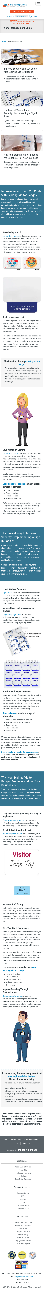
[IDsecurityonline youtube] (27, 1150)
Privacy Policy (16, 1140)
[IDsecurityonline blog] (35, 1150)
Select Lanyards (23, 1208)
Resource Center (21, 16)
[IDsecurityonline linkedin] (19, 1150)
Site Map (16, 1143)
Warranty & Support (23, 1244)
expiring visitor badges (29, 363)
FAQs (23, 1196)
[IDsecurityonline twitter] (31, 1150)
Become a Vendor (23, 1205)
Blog (23, 1202)
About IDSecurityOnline (23, 1167)
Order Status (23, 1229)
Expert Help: (22, 12)
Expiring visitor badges (11, 236)
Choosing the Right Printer (23, 1222)
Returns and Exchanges (23, 1225)
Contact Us (26, 1143)
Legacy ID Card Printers (23, 1241)
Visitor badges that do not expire (14, 820)
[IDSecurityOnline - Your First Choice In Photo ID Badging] (15, 5)
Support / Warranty (30, 1140)
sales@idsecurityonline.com (23, 1277)
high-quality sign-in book (12, 615)
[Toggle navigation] (38, 3)
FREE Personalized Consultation (23, 22)
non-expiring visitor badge (20, 969)
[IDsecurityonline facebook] (23, 1150)
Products (10, 16)
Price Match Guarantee (23, 1179)
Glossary (23, 1199)
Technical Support (23, 1238)
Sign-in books (7, 593)
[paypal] (12, 1255)
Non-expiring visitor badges (12, 834)
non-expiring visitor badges (21, 1076)
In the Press (23, 1176)
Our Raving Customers (23, 1173)
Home (6, 1140)
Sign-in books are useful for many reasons (19, 752)
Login (35, 16)
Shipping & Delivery (23, 1232)
